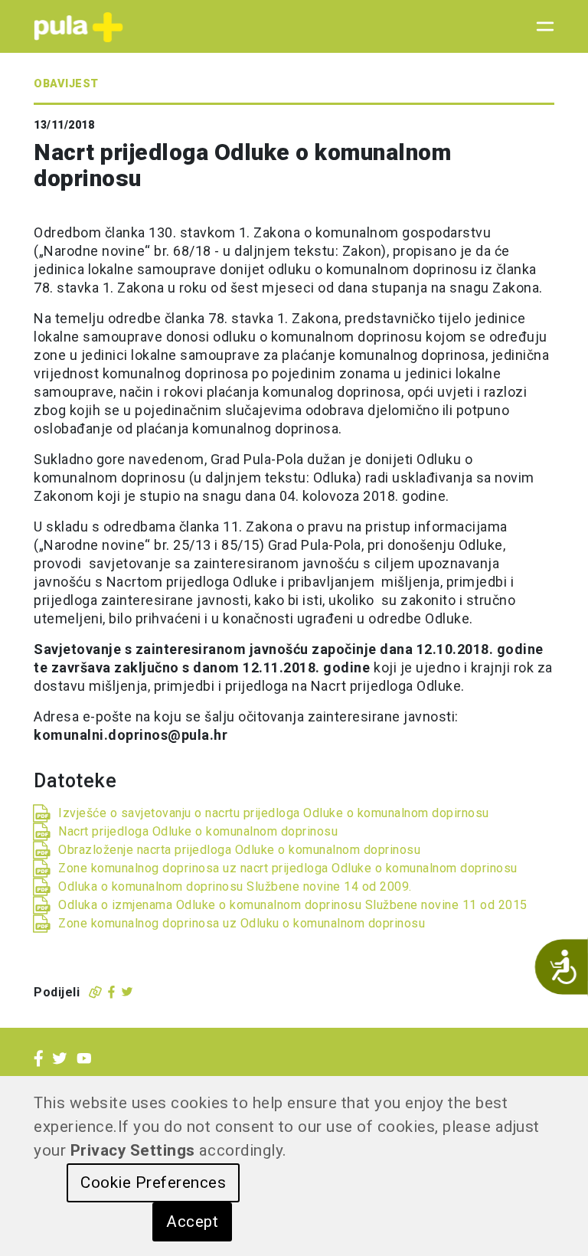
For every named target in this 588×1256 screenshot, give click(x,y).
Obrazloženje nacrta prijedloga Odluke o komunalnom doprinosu (239, 849)
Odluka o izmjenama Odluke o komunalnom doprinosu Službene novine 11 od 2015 (293, 905)
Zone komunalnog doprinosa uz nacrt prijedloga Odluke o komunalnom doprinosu (288, 868)
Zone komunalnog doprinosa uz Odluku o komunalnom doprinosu (241, 923)
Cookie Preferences (153, 1182)
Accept (192, 1221)
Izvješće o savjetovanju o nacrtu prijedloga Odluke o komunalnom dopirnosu (273, 813)
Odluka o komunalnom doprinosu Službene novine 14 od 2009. (235, 886)
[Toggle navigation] (540, 26)
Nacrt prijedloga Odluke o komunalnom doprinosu (198, 831)
